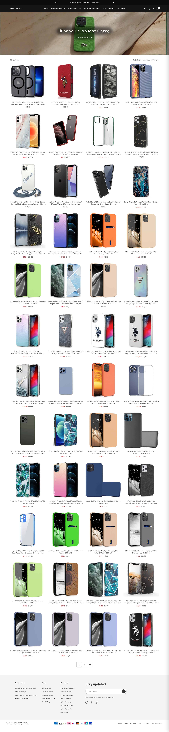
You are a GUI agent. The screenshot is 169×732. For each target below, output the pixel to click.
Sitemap (120, 723)
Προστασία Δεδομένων (157, 723)
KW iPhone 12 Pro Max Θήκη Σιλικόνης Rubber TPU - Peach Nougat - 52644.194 (103, 452)
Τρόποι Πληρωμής (66, 702)
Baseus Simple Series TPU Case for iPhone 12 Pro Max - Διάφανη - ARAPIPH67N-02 (141, 402)
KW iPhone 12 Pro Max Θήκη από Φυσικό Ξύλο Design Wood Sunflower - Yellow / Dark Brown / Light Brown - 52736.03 (65, 602)
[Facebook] (92, 702)
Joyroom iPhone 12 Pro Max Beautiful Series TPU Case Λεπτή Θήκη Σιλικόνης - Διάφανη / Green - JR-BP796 (103, 153)
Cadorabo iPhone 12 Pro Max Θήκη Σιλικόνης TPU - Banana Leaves (27, 502)
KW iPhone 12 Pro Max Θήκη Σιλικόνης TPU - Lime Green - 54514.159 (65, 552)
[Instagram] (86, 702)
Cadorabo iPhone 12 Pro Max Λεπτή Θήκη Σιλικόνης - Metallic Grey (141, 452)
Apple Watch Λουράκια (92, 8)
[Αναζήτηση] (145, 8)
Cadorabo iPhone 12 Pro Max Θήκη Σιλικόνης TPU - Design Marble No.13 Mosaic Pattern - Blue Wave (103, 602)
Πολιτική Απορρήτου (144, 723)
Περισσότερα (95, 2)
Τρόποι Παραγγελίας (66, 709)
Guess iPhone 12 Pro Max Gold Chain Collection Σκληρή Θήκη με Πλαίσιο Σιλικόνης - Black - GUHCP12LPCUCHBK (141, 153)
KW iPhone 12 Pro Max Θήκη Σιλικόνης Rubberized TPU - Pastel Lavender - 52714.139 (103, 652)
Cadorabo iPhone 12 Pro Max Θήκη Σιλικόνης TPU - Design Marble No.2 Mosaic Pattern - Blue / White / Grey (65, 303)
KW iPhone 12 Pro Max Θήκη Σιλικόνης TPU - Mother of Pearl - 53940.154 (141, 253)
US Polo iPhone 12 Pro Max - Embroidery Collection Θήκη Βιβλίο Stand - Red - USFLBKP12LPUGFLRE (65, 103)
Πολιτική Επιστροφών (67, 695)
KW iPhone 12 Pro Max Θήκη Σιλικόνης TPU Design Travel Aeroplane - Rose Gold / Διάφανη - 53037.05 (141, 602)
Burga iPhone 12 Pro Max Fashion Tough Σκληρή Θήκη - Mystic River (141, 203)
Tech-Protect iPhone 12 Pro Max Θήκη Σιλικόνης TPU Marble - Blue (66, 452)
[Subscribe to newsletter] (124, 691)
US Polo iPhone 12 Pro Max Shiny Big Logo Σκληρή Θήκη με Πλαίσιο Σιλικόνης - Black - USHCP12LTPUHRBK (141, 652)
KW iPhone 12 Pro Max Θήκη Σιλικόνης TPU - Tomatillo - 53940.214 (28, 602)
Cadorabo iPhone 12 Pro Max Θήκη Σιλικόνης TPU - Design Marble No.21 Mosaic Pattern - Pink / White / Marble (27, 153)
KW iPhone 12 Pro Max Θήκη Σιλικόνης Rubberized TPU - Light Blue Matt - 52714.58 (28, 652)
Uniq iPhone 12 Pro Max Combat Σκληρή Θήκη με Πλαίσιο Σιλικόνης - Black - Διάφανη (103, 203)
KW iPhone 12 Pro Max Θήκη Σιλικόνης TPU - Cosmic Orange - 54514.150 (103, 253)
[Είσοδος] (154, 8)
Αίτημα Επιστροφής (66, 691)
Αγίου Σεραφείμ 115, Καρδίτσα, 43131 (25, 695)
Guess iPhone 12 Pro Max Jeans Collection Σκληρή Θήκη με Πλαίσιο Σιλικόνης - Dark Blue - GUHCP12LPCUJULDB (65, 353)
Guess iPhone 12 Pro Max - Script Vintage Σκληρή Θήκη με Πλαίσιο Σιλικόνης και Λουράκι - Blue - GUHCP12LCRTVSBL (28, 203)
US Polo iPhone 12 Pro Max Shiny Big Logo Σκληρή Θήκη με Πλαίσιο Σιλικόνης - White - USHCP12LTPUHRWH (103, 353)
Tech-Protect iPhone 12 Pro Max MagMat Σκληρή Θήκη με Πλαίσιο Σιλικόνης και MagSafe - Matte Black (28, 103)
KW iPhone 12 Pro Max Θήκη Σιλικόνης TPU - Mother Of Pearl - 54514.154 (103, 552)
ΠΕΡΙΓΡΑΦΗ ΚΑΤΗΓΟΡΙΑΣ (85, 37)
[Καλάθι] (158, 8)
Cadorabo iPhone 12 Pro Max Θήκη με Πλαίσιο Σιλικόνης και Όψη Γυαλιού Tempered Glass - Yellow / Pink (66, 502)
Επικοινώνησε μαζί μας (21, 698)
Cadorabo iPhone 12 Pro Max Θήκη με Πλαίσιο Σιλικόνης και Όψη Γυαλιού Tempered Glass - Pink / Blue (65, 253)
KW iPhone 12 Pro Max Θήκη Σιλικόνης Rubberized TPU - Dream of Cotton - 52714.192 (65, 652)
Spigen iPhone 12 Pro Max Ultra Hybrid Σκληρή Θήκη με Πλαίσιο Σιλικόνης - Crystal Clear (65, 203)
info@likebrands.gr (20, 691)
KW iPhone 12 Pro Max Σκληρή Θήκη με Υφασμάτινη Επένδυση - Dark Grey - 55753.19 (141, 502)
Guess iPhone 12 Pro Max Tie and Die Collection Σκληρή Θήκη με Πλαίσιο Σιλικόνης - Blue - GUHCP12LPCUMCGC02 (141, 303)
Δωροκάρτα (121, 8)
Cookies (126, 723)
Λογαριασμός (64, 712)
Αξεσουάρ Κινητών (74, 8)
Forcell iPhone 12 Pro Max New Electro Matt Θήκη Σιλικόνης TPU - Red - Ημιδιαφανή (66, 153)
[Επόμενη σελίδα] (90, 664)
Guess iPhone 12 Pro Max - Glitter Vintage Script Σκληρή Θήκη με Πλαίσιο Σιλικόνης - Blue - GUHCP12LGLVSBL (28, 402)
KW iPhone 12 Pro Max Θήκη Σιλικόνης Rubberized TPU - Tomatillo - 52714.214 (28, 303)
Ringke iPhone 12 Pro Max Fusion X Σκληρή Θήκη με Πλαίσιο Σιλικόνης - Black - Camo (103, 103)
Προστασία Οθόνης (58, 8)
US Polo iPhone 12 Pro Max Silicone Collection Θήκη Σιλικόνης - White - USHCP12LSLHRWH (141, 352)
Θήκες (46, 8)
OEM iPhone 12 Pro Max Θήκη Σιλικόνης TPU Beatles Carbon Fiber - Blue (141, 103)
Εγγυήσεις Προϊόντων (67, 705)
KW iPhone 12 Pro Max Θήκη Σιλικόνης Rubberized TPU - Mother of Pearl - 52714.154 (103, 303)
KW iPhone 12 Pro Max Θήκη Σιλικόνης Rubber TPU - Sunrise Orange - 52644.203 (103, 402)
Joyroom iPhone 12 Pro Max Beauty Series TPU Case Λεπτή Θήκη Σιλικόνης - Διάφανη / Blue (27, 552)
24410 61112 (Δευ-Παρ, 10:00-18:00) (25, 688)
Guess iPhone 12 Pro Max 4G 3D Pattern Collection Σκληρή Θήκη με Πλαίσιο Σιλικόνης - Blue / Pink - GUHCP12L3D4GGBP (27, 353)
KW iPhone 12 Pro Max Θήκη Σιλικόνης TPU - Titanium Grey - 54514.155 (141, 552)
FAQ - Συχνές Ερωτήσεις (67, 688)
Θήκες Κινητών (46, 688)
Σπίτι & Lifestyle (108, 8)
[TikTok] (97, 702)
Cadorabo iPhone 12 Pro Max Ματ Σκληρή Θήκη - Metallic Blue (103, 502)
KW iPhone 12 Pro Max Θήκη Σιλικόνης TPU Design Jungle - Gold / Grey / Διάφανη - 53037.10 (28, 253)
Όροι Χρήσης (133, 723)
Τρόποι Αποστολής (66, 698)
